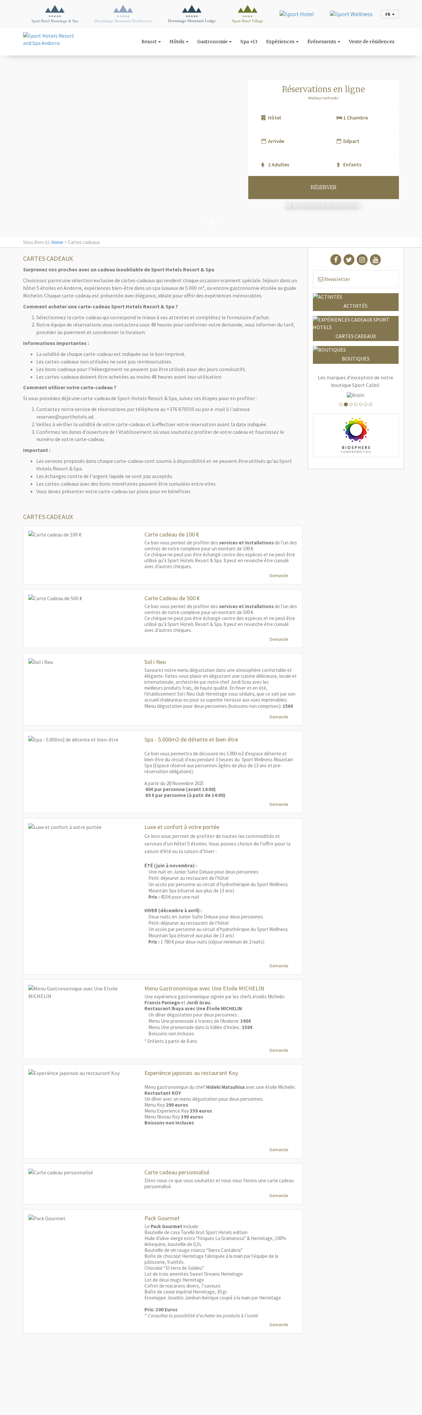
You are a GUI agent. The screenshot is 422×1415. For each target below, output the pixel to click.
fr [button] (388, 14)
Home (57, 242)
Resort (149, 42)
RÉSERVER (324, 187)
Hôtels (177, 42)
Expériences (280, 42)
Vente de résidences (371, 42)
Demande (279, 575)
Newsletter (336, 279)
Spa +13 (248, 42)
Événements (322, 42)
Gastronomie (212, 42)
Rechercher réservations (325, 206)
